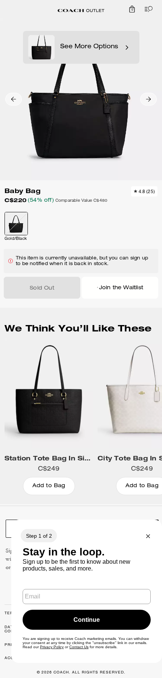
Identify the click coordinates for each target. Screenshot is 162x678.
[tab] (81, 10)
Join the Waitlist (121, 288)
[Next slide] (148, 99)
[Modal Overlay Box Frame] (86, 591)
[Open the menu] (146, 9)
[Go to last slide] (13, 99)
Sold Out (42, 288)
